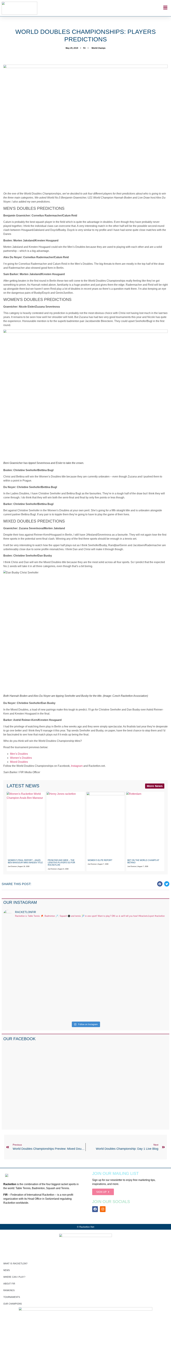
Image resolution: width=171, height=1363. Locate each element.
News (6, 1270)
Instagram (77, 765)
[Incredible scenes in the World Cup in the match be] (148, 970)
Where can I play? (14, 1277)
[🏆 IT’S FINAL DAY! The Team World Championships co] (65, 954)
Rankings (9, 1290)
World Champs (99, 48)
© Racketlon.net (85, 1226)
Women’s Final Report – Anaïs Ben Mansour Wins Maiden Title (25, 861)
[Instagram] (103, 1209)
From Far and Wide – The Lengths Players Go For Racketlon (61, 862)
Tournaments (11, 1297)
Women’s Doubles (21, 757)
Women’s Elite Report (100, 860)
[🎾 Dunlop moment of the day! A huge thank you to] (106, 952)
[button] (159, 884)
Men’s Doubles (19, 753)
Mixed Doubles (19, 761)
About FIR (9, 1283)
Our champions (12, 1304)
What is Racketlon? (15, 1263)
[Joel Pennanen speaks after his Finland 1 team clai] (23, 946)
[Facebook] (95, 1209)
